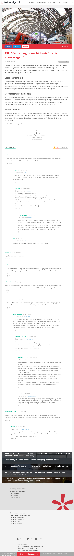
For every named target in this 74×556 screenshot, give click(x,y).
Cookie (60, 553)
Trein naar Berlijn (15, 493)
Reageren (25, 46)
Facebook (23, 539)
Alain (25, 172)
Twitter (32, 539)
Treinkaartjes (41, 2)
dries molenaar (32, 360)
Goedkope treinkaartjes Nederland (20, 515)
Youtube (40, 539)
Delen (8, 46)
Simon (29, 217)
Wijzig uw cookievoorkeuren (9, 555)
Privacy (66, 553)
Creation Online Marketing (49, 553)
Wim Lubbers (29, 339)
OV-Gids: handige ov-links (17, 491)
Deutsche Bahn (64, 62)
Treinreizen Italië (15, 521)
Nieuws (31, 2)
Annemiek (28, 191)
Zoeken (72, 3)
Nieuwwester (27, 316)
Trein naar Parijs (14, 495)
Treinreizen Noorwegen (17, 517)
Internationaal (64, 2)
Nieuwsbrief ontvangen (28, 554)
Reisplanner (52, 2)
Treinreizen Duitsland (16, 523)
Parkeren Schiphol (15, 497)
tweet (16, 46)
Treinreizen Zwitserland (17, 519)
